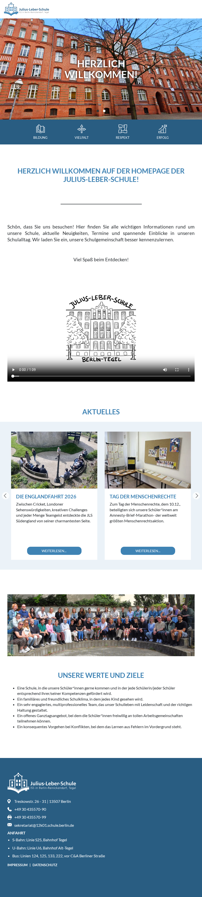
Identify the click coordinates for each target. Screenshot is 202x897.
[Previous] (5, 495)
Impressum (17, 865)
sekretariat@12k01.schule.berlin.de (44, 825)
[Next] (196, 69)
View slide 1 (98, 111)
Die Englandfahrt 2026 (46, 496)
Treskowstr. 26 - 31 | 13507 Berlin (42, 801)
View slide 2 (104, 111)
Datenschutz (45, 865)
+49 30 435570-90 (30, 809)
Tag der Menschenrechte (143, 496)
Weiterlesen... (54, 551)
